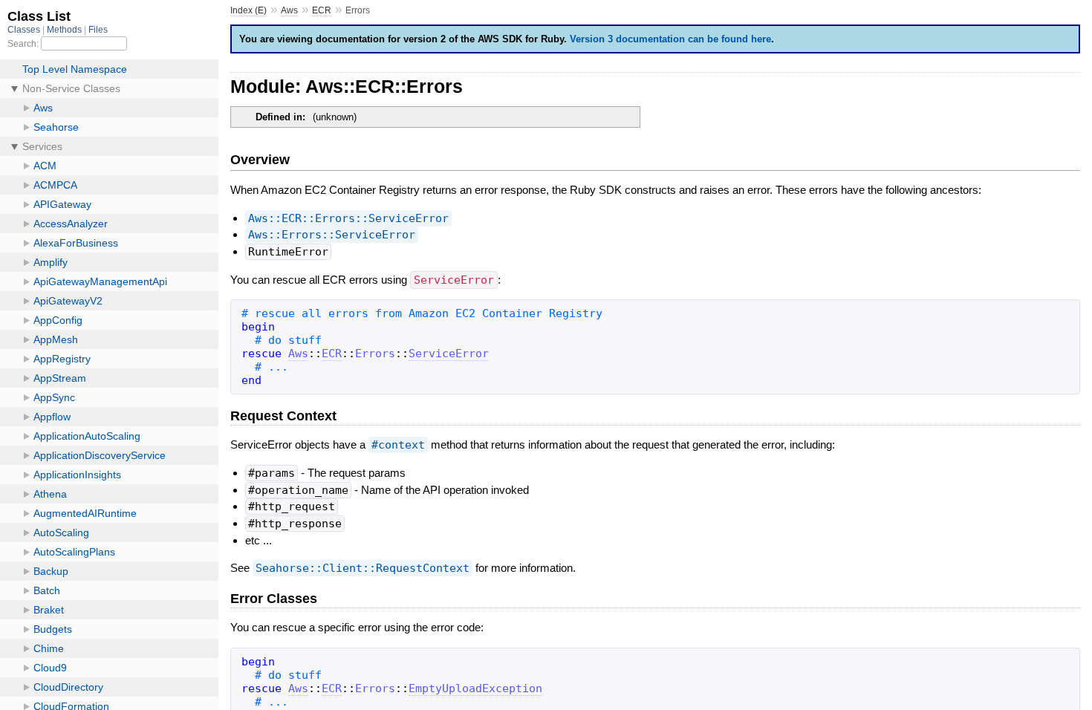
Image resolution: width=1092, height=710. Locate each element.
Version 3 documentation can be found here (670, 39)
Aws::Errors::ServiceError (331, 234)
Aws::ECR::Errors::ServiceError (348, 218)
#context (398, 445)
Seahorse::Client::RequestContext (362, 568)
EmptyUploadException (475, 688)
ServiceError (449, 353)
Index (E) (248, 10)
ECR (321, 10)
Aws (289, 10)
